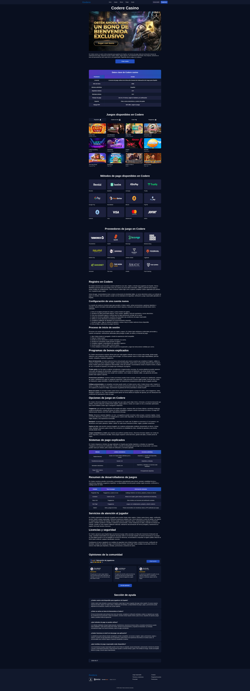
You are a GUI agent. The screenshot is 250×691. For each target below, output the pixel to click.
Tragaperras (151, 119)
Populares (96, 119)
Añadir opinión (153, 561)
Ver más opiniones (125, 585)
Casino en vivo (114, 119)
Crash (133, 119)
